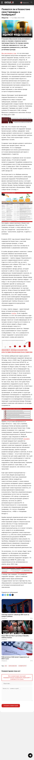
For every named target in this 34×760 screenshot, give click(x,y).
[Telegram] (5, 595)
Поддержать (26, 2)
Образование (13, 665)
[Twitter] (13, 595)
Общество (5, 18)
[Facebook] (10, 595)
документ (26, 439)
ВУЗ (6, 665)
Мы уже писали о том (9, 53)
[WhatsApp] (8, 595)
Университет (22, 665)
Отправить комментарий (11, 705)
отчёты (14, 313)
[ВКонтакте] (3, 595)
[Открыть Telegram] (30, 755)
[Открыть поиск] (31, 2)
